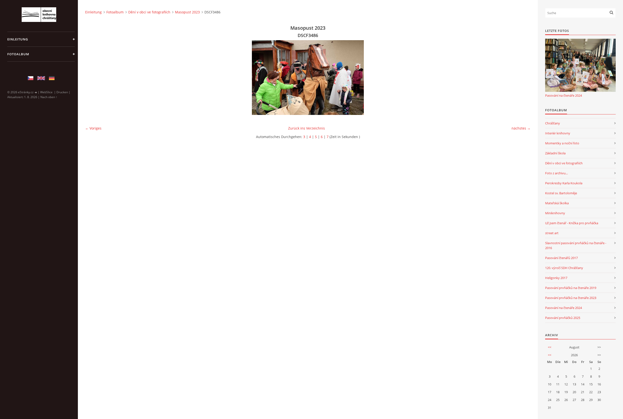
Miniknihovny (555, 213)
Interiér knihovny (557, 133)
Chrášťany (552, 123)
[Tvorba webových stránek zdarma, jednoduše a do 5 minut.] (36, 92)
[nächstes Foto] (522, 77)
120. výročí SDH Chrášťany (564, 268)
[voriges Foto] (93, 77)
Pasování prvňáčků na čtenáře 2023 (570, 298)
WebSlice (46, 92)
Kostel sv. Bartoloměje (561, 193)
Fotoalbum (18, 54)
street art (552, 233)
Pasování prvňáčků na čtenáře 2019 (570, 288)
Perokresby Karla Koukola (563, 183)
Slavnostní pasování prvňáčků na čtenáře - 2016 (575, 245)
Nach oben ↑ (48, 97)
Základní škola (555, 153)
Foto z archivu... (556, 173)
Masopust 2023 (187, 12)
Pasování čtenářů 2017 (561, 258)
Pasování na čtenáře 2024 (563, 95)
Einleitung (17, 39)
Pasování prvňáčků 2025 (562, 318)
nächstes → (521, 128)
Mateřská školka (557, 203)
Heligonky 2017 (556, 278)
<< (549, 347)
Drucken (62, 92)
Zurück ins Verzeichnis (306, 128)
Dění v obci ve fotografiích (149, 12)
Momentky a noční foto (562, 143)
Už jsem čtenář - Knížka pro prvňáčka (571, 223)
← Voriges (93, 128)
